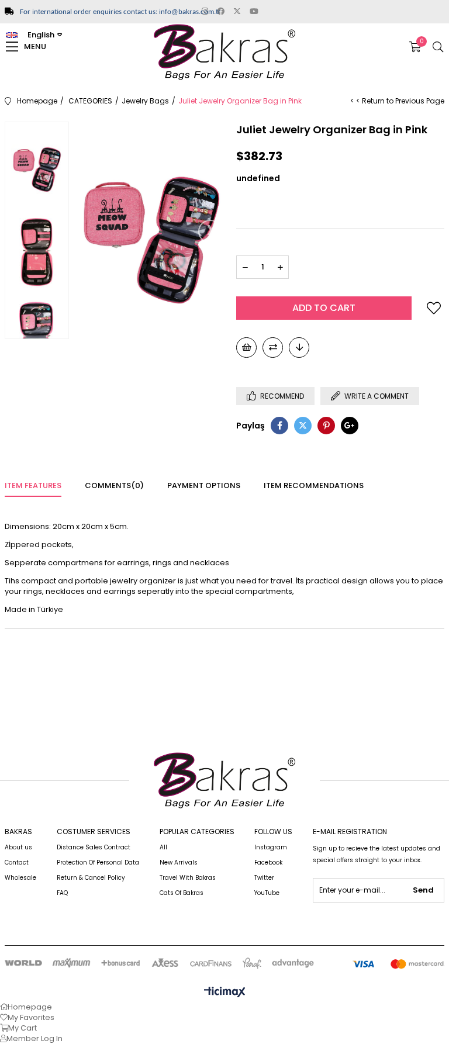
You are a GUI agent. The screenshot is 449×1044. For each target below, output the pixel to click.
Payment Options (203, 485)
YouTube (266, 893)
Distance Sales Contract (93, 847)
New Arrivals (179, 862)
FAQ (62, 893)
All (163, 847)
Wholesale (20, 877)
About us (18, 847)
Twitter (264, 877)
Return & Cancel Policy (91, 877)
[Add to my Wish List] (246, 347)
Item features (33, 485)
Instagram (270, 847)
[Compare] (273, 347)
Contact (17, 862)
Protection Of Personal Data (98, 862)
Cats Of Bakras (181, 893)
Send (423, 890)
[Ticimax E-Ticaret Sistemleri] (225, 993)
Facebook (268, 862)
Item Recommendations (314, 485)
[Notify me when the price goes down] (299, 347)
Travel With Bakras (188, 877)
